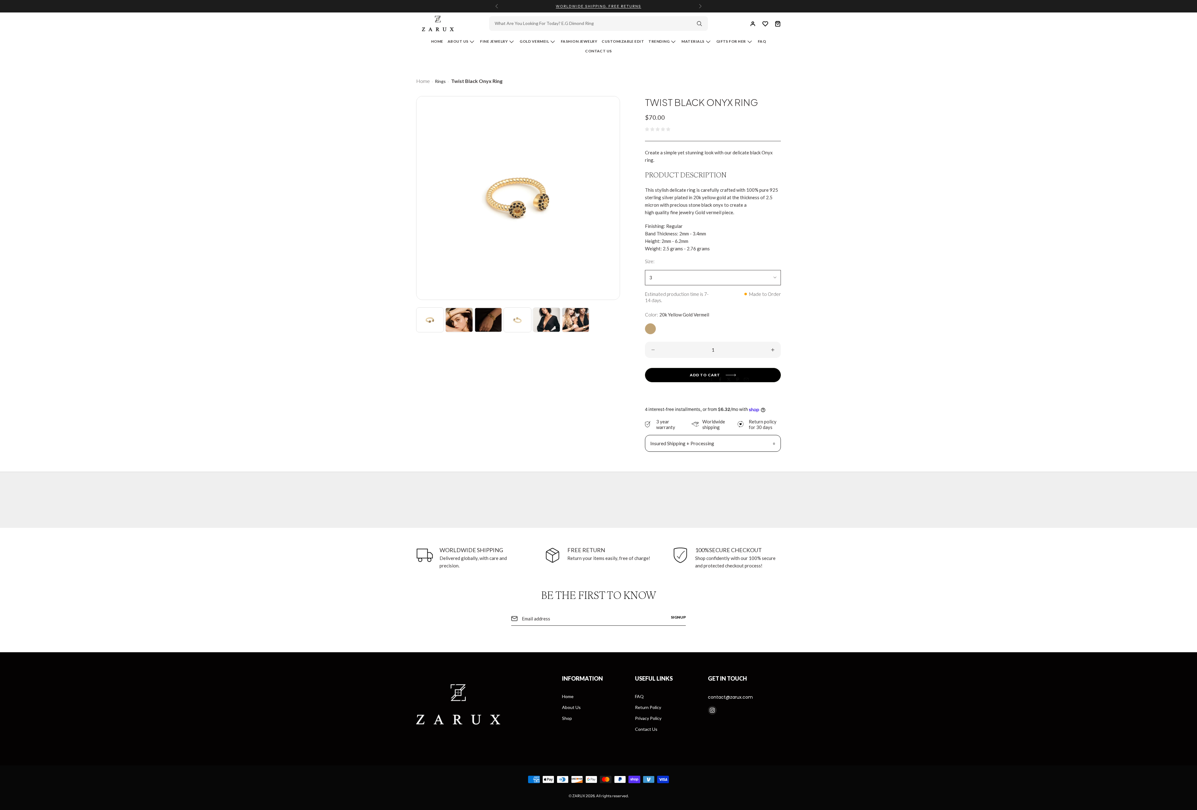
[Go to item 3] (488, 319)
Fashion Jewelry (579, 41)
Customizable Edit (623, 41)
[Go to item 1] (430, 319)
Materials (692, 41)
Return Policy (648, 707)
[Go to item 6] (575, 319)
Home (437, 41)
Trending (659, 41)
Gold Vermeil (534, 41)
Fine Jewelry (494, 41)
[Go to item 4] (517, 319)
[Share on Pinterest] (737, 379)
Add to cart (705, 375)
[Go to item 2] (459, 319)
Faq (762, 41)
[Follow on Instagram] (712, 710)
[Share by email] (746, 379)
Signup (678, 617)
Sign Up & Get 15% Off (598, 6)
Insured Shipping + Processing (682, 443)
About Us (458, 41)
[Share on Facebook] (720, 379)
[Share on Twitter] (728, 379)
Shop (567, 718)
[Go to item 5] (546, 319)
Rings (440, 81)
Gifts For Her (731, 41)
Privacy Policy (648, 718)
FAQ (639, 696)
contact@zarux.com (730, 697)
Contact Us (598, 51)
